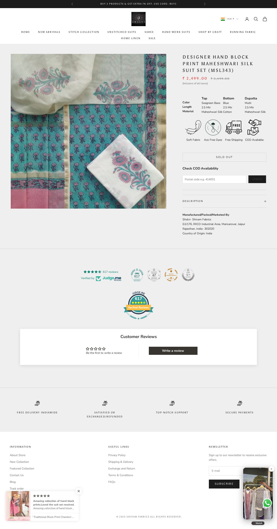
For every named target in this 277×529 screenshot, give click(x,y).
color (186, 102)
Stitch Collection (84, 32)
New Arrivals (49, 32)
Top (204, 98)
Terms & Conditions (120, 475)
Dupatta (251, 98)
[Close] (271, 469)
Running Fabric (243, 32)
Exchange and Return (121, 468)
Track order (17, 489)
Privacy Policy (117, 455)
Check (257, 179)
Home (25, 32)
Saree (149, 32)
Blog (13, 482)
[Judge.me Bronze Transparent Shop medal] (171, 274)
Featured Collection (22, 468)
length (187, 107)
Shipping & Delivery (120, 462)
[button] (81, 491)
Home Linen (131, 38)
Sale (152, 38)
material (188, 111)
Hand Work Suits (176, 32)
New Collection (19, 462)
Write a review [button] (173, 351)
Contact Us (17, 475)
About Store (17, 455)
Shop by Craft (210, 32)
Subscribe (224, 484)
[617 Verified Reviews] (138, 322)
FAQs (111, 482)
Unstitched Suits (121, 32)
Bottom (228, 98)
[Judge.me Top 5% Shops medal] (188, 274)
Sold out (224, 157)
